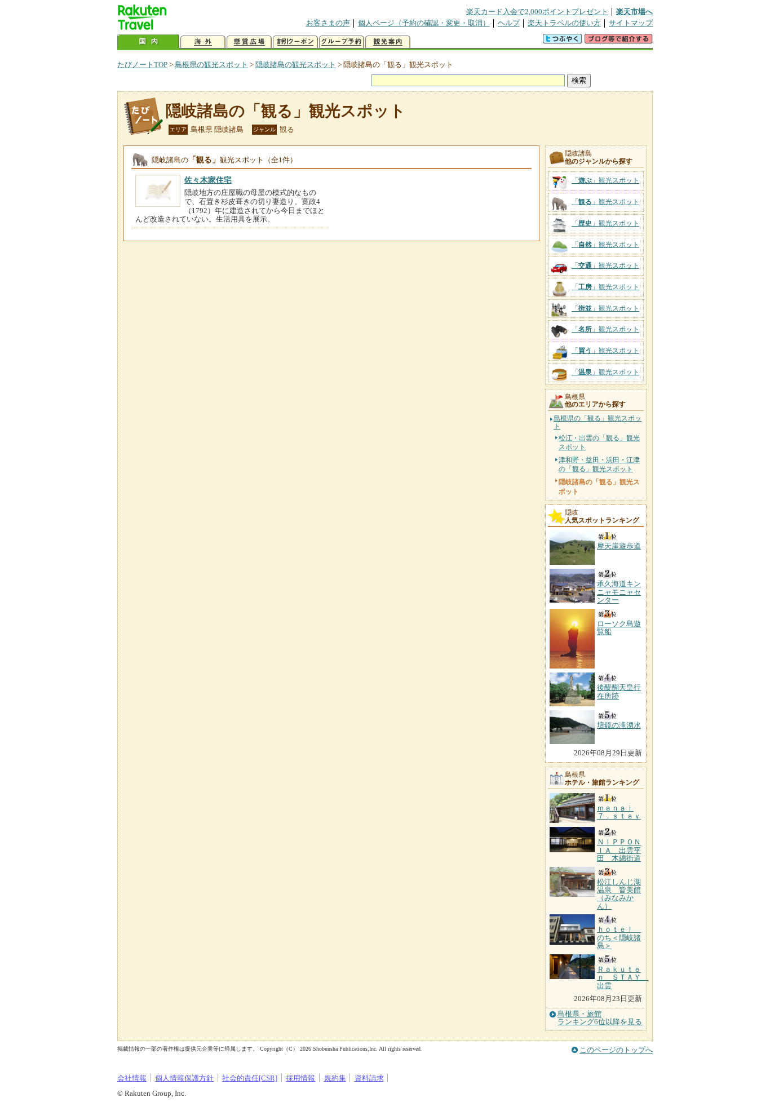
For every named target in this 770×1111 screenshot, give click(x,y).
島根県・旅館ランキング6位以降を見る (599, 1018)
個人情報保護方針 (184, 1078)
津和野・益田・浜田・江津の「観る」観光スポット (599, 464)
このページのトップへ (616, 1050)
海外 (202, 42)
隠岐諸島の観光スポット (295, 64)
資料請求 (369, 1078)
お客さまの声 (328, 23)
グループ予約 (341, 42)
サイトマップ (631, 23)
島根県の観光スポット (211, 64)
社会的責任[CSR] (249, 1078)
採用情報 (300, 1078)
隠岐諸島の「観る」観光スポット (286, 110)
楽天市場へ (634, 11)
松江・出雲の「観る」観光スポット (599, 442)
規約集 (335, 1078)
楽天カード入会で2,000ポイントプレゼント (537, 11)
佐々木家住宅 (208, 179)
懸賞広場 (249, 42)
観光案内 (387, 42)
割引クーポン (295, 42)
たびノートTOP (142, 64)
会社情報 (132, 1078)
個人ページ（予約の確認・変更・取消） (424, 23)
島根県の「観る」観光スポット (597, 422)
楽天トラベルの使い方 (564, 23)
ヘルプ (509, 23)
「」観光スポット (605, 180)
